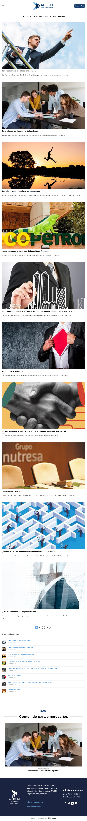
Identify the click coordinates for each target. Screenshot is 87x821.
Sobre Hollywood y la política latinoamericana (21, 654)
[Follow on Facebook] (65, 803)
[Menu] (3, 6)
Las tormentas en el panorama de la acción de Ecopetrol (24, 661)
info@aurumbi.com (73, 790)
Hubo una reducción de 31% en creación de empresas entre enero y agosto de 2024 (32, 668)
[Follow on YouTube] (76, 803)
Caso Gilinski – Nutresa (15, 689)
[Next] (78, 746)
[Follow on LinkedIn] (72, 803)
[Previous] (9, 746)
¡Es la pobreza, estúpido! (15, 675)
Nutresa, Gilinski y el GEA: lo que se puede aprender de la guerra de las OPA (30, 682)
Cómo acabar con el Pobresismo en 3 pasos (21, 640)
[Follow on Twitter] (68, 803)
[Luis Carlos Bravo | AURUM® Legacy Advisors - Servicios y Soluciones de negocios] (43, 6)
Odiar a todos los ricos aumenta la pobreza (20, 647)
